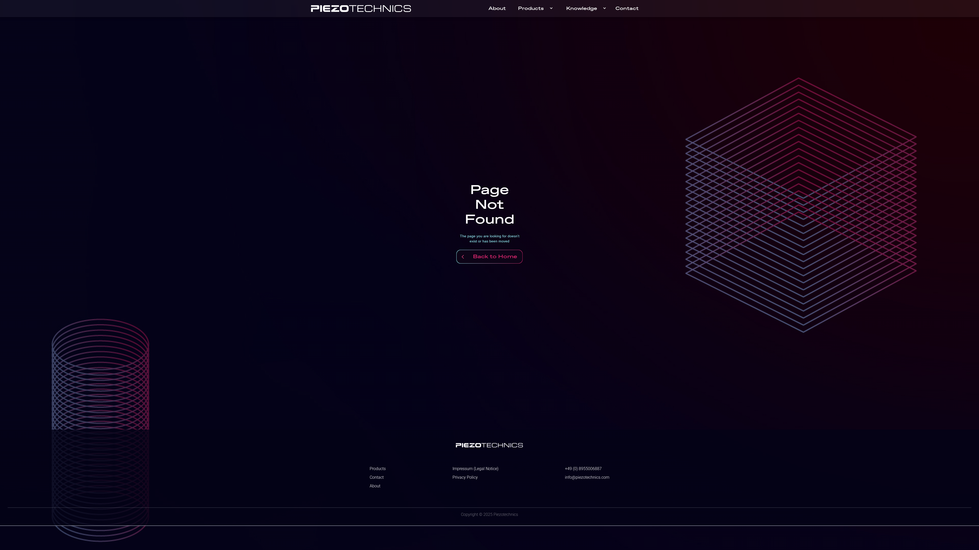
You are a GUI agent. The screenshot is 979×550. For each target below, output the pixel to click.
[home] (361, 8)
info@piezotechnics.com (587, 477)
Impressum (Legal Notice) (475, 469)
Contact (627, 8)
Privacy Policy (465, 477)
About (497, 8)
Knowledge (581, 8)
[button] (536, 8)
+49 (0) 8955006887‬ (583, 469)
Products (531, 8)
